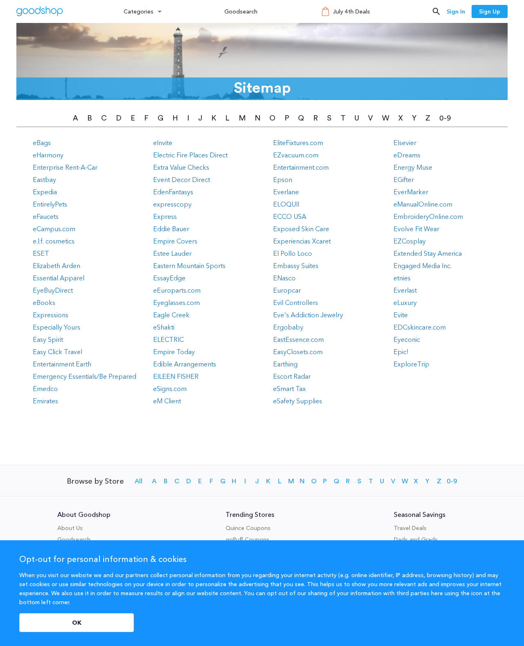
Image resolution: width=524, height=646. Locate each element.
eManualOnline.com (422, 204)
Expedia (45, 192)
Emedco (45, 388)
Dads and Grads (416, 539)
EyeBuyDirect (53, 290)
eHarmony (48, 155)
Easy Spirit (48, 339)
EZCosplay (409, 241)
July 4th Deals (351, 11)
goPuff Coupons (247, 539)
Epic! (401, 352)
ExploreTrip (411, 364)
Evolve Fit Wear (416, 229)
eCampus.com (54, 229)
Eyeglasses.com (176, 302)
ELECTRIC (168, 339)
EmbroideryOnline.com (428, 216)
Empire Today (174, 352)
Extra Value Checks (181, 167)
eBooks (44, 302)
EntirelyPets (50, 204)
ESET (41, 253)
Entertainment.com (301, 167)
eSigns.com (170, 388)
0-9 (445, 118)
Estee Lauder (172, 253)
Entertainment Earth (62, 364)
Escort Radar (292, 376)
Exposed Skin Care (301, 229)
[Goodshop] (39, 11)
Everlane (286, 192)
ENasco (284, 278)
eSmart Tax (289, 388)
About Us (70, 528)
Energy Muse (412, 167)
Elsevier (404, 143)
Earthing (285, 364)
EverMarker (410, 192)
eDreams (406, 155)
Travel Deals (410, 528)
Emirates (45, 401)
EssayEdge (169, 278)
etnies (402, 278)
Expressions (50, 315)
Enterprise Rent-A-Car (65, 167)
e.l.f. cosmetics (54, 241)
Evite (400, 315)
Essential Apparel (58, 278)
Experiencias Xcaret (302, 241)
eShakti (163, 327)
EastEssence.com (298, 339)
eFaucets (46, 216)
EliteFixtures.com (298, 143)
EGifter (403, 179)
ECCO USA (289, 216)
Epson (282, 179)
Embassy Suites (295, 266)
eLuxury (405, 302)
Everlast (405, 290)
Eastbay (44, 179)
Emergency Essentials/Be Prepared (84, 376)
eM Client (167, 401)
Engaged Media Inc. (422, 266)
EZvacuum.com (295, 155)
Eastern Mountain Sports (189, 266)
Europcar (287, 290)
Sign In (456, 11)
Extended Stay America (427, 253)
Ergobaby (288, 327)
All (138, 481)
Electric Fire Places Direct (190, 155)
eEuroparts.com (177, 290)
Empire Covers (175, 241)
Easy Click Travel (57, 352)
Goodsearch (240, 11)
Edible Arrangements (184, 364)
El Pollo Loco (292, 253)
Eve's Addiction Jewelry (308, 315)
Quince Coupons (248, 528)
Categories (139, 11)
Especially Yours (56, 327)
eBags (42, 143)
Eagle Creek (171, 315)
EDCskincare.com (419, 327)
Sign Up (489, 11)
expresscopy (172, 204)
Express (165, 216)
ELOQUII (286, 204)
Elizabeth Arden (56, 266)
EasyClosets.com (298, 352)
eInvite (162, 143)
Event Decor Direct (181, 179)
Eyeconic (406, 339)
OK (76, 622)
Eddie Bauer (171, 229)
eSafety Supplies (297, 401)
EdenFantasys (173, 192)
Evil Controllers (295, 302)
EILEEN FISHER (176, 376)
